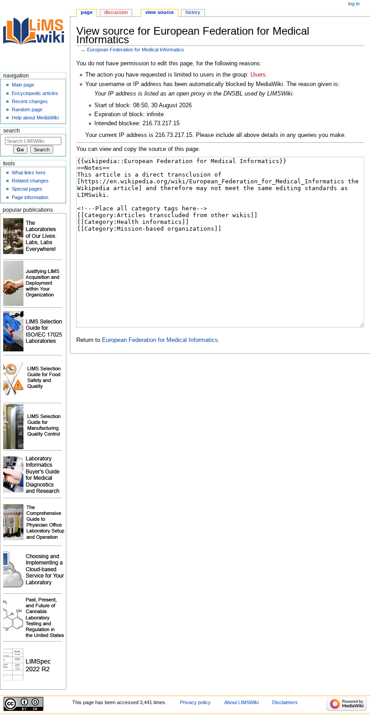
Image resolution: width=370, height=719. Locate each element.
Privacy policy (195, 702)
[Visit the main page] (35, 35)
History (192, 12)
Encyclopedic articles (35, 93)
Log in (354, 3)
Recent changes (30, 101)
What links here (29, 172)
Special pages (27, 188)
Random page (27, 109)
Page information (30, 197)
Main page (23, 84)
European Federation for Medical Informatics (135, 49)
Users (258, 75)
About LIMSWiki (241, 702)
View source (159, 12)
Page (86, 12)
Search (11, 130)
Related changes (30, 180)
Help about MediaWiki (35, 117)
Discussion (116, 12)
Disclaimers (285, 702)
